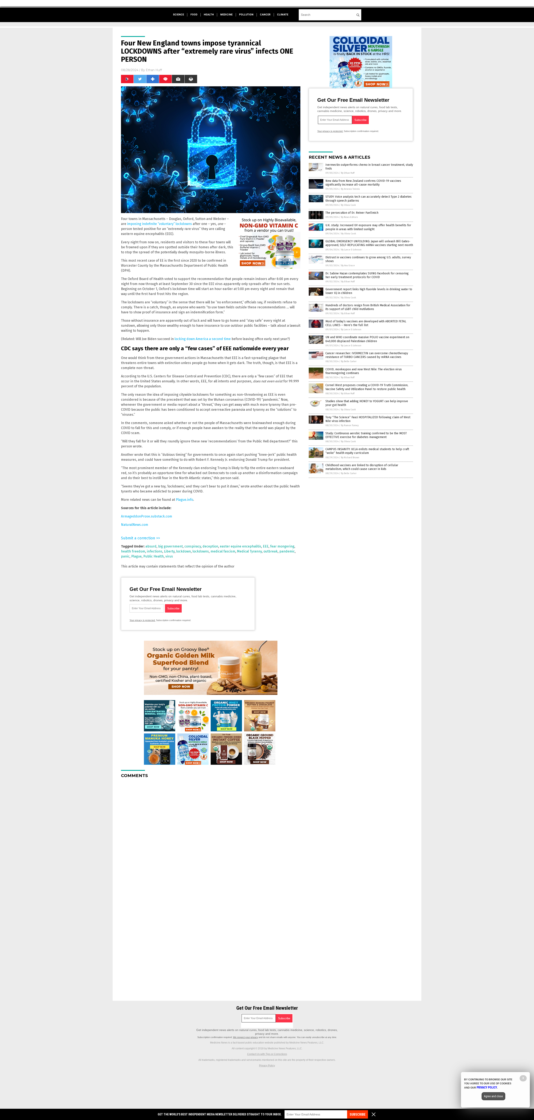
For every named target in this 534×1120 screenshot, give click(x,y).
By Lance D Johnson (351, 249)
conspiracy (192, 546)
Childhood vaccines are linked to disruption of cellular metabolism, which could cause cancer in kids (361, 467)
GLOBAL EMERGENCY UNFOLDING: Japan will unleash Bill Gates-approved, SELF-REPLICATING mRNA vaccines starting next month (369, 243)
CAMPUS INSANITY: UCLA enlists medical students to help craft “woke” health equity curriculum (367, 451)
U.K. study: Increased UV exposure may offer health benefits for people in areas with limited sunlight (368, 227)
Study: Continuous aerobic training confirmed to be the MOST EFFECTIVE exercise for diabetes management (366, 435)
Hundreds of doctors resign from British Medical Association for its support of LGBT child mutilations (367, 307)
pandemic (287, 551)
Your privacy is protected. (142, 620)
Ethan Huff (154, 70)
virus (169, 556)
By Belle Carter (348, 361)
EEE (265, 546)
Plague (136, 556)
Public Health (153, 556)
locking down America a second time (203, 339)
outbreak (270, 551)
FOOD (193, 14)
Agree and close (493, 1096)
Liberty (169, 551)
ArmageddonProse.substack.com (146, 516)
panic (125, 556)
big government (170, 546)
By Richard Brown (350, 457)
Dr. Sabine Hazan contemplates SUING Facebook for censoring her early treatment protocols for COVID (367, 275)
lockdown (183, 551)
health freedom (133, 551)
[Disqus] (210, 833)
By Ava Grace (348, 265)
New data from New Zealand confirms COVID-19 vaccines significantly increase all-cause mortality (363, 182)
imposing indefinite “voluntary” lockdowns (159, 224)
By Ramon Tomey (350, 425)
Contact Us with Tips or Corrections (267, 1054)
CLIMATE (282, 14)
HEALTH (209, 14)
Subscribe (357, 1114)
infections (154, 551)
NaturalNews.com (134, 525)
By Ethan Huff (347, 173)
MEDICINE (226, 14)
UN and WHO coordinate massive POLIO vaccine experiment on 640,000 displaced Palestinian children (367, 339)
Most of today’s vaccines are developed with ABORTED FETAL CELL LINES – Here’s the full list (365, 323)
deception (210, 546)
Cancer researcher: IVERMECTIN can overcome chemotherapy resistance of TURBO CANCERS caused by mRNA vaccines (366, 355)
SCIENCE (178, 14)
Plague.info (184, 500)
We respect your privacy (245, 1037)
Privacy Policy (267, 1065)
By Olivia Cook (348, 205)
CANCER (265, 14)
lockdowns (201, 551)
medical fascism (222, 551)
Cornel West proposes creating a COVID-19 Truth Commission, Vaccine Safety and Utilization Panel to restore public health (366, 387)
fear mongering (282, 546)
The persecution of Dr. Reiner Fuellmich (351, 213)
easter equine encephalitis (240, 546)
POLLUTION (246, 14)
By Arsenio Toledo (350, 189)
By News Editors (349, 217)
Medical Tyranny (249, 551)
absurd (150, 546)
